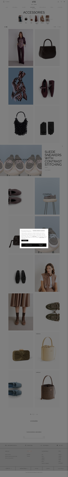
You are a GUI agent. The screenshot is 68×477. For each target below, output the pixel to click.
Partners (25, 240)
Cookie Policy (34, 236)
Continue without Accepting (39, 230)
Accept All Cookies (41, 245)
